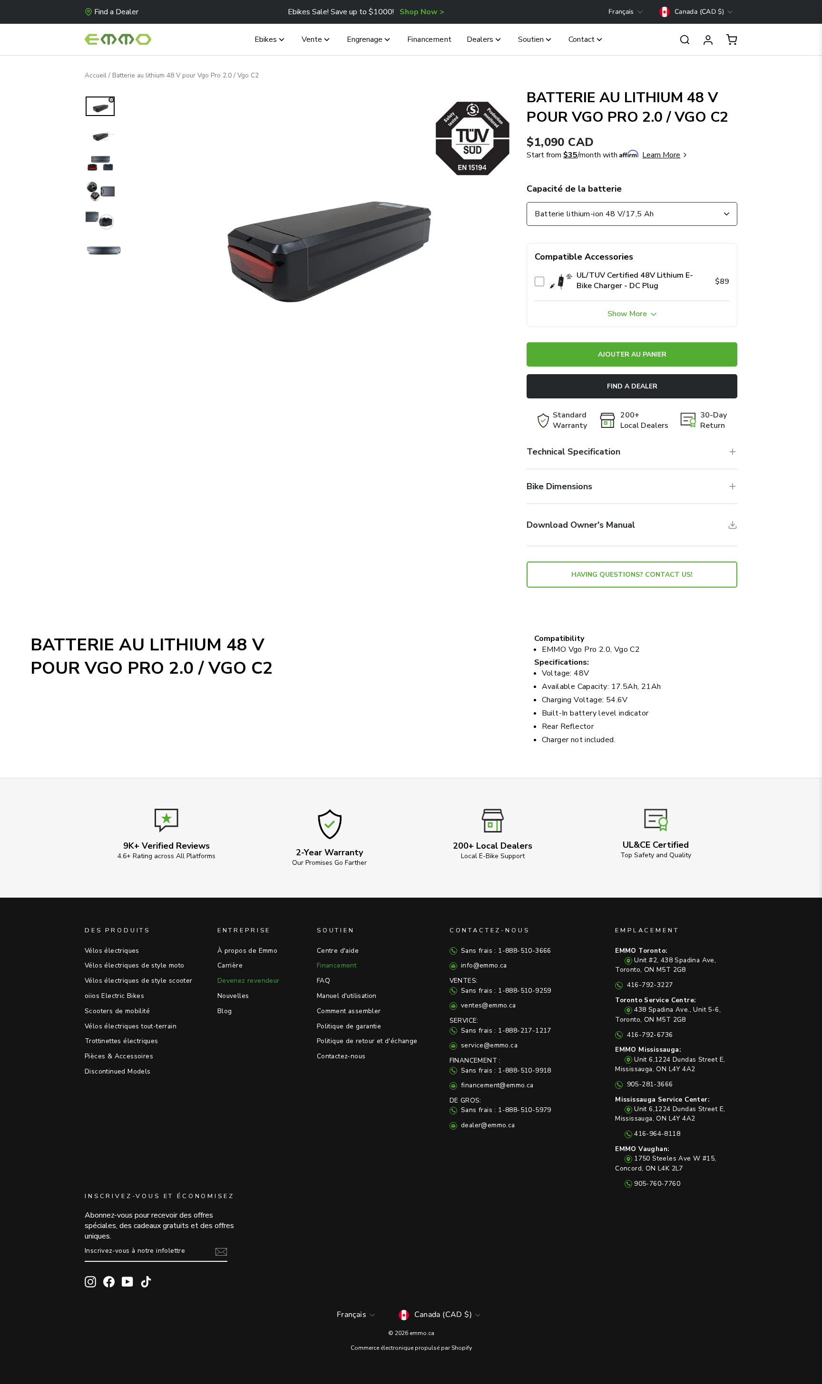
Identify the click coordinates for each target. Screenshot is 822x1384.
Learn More (661, 155)
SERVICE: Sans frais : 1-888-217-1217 (500, 1025)
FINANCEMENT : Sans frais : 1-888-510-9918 (500, 1065)
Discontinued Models (118, 1071)
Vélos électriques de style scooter (139, 980)
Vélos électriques (112, 950)
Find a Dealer (116, 12)
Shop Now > (422, 12)
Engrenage (364, 39)
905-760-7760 (657, 1183)
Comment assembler (349, 1011)
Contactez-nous (341, 1056)
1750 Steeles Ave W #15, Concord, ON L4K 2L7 (665, 1158)
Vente (312, 39)
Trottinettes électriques (121, 1040)
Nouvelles (233, 995)
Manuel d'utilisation (347, 995)
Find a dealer (632, 386)
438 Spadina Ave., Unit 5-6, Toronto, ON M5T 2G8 (668, 1010)
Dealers (480, 39)
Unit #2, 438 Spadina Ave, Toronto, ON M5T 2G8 (665, 960)
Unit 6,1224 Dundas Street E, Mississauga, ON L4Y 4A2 (670, 1059)
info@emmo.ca (483, 965)
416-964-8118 (657, 1133)
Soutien (531, 39)
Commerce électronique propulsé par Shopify (411, 1348)
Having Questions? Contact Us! (632, 574)
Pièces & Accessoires (119, 1056)
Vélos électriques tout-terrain (130, 1026)
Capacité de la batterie (574, 188)
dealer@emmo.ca (487, 1125)
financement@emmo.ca (496, 1085)
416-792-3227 (649, 984)
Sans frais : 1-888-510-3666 (505, 950)
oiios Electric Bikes (114, 995)
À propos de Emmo (247, 950)
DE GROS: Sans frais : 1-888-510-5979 (500, 1105)
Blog (224, 1011)
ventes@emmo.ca (487, 1005)
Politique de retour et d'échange (367, 1040)
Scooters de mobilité (117, 1011)
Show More (628, 314)
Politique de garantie (349, 1026)
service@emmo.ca (488, 1045)
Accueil (96, 75)
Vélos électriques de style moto (134, 965)
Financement (429, 39)
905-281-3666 (649, 1084)
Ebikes (265, 39)
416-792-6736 (649, 1034)
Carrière (230, 965)
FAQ (323, 980)
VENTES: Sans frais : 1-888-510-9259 (500, 985)
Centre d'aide (338, 950)
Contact (581, 39)
